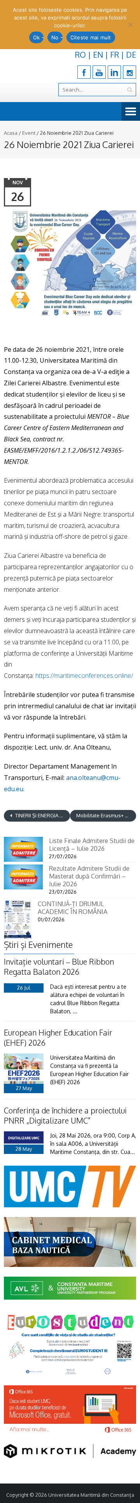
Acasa (11, 133)
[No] (130, 24)
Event (28, 133)
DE (131, 54)
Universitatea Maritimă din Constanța (91, 1495)
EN (98, 54)
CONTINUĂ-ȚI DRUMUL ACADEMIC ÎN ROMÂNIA (72, 908)
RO (80, 54)
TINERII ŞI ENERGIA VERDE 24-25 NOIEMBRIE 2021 (42, 815)
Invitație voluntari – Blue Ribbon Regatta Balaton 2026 (59, 966)
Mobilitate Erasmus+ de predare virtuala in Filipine (106, 815)
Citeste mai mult (90, 37)
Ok (36, 37)
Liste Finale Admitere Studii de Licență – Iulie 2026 (92, 844)
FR (114, 54)
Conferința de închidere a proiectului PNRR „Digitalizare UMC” (65, 1115)
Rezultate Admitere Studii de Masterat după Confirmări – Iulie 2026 (89, 876)
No (55, 37)
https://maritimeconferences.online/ (84, 675)
